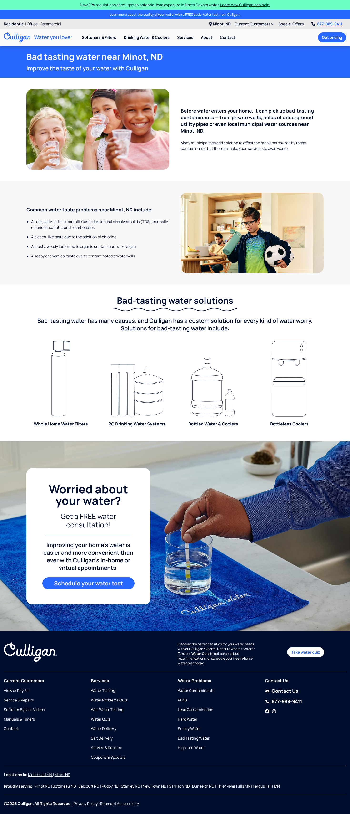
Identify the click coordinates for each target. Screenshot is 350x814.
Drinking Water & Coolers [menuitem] (147, 37)
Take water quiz (305, 652)
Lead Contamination (195, 709)
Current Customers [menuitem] (253, 23)
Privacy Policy (86, 803)
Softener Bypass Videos (24, 709)
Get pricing (332, 37)
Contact (227, 37)
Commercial (50, 23)
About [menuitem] (206, 37)
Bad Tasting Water (194, 738)
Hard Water (187, 719)
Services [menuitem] (185, 37)
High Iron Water (191, 747)
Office (32, 23)
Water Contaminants (196, 690)
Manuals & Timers (19, 719)
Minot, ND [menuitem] (222, 23)
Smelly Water (189, 728)
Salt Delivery (102, 738)
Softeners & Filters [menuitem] (99, 37)
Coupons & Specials (108, 757)
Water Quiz (100, 719)
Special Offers (291, 23)
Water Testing (103, 690)
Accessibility (128, 803)
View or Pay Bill (17, 690)
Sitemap (107, 803)
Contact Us (285, 691)
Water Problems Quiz (109, 700)
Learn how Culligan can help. (245, 4)
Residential (14, 23)
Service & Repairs (19, 700)
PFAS (182, 700)
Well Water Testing (107, 709)
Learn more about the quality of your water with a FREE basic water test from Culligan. (175, 14)
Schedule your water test (88, 583)
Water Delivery (103, 728)
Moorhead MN (40, 774)
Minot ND (62, 774)
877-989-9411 (329, 23)
